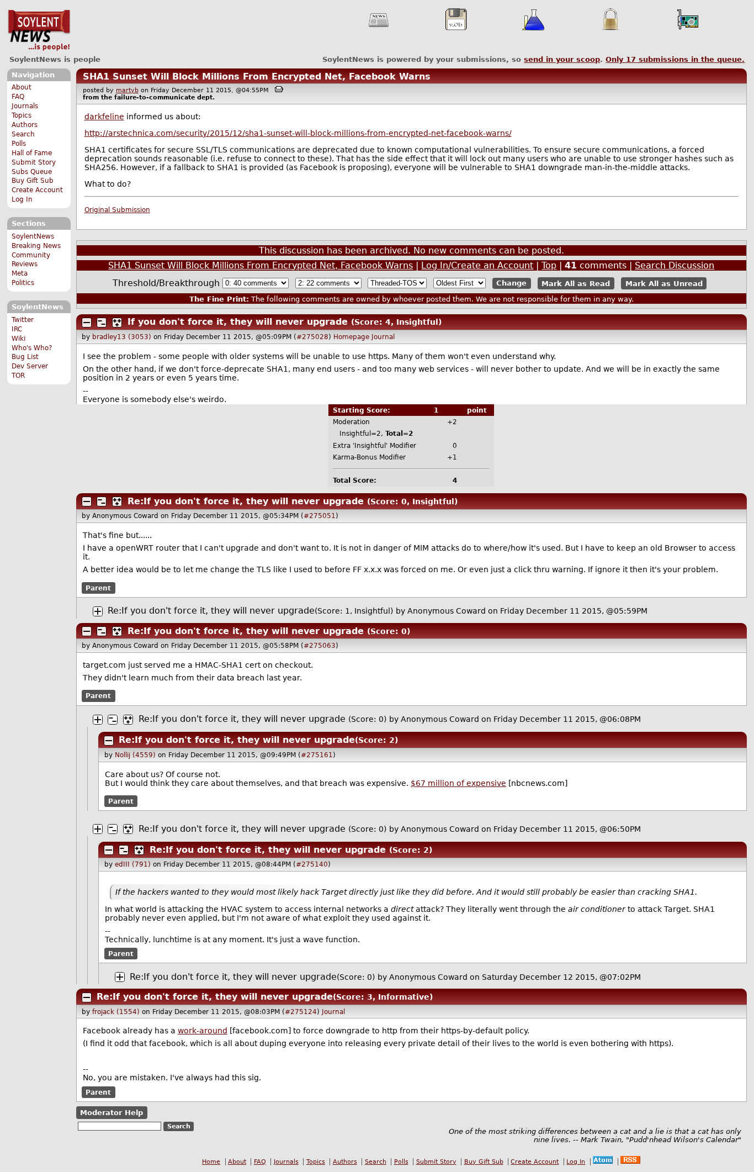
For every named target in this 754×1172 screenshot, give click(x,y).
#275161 (317, 755)
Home (211, 1161)
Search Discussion (674, 265)
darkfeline (104, 116)
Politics (23, 283)
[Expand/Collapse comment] (87, 323)
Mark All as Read (575, 283)
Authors (25, 125)
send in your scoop (562, 59)
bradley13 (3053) (121, 337)
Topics (21, 115)
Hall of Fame (32, 153)
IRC (17, 329)
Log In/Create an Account (477, 265)
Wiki (18, 338)
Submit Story (34, 162)
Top (548, 265)
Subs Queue (32, 172)
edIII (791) (133, 864)
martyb (127, 90)
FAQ (18, 97)
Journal (383, 337)
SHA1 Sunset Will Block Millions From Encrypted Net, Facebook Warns (257, 76)
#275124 (301, 1012)
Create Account (37, 190)
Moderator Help (111, 1112)
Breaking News (36, 246)
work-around (202, 1030)
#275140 (312, 864)
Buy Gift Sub (33, 180)
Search (23, 134)
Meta (20, 273)
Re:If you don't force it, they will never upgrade (246, 501)
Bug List (25, 357)
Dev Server (30, 366)
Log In (22, 199)
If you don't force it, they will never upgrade (238, 321)
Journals (25, 106)
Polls (19, 143)
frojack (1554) (116, 1012)
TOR (18, 375)
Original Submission (117, 210)
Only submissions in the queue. (675, 59)
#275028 (312, 337)
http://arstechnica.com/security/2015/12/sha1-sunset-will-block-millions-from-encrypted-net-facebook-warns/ (298, 133)
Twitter (23, 320)
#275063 (320, 646)
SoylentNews (39, 30)
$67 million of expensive (458, 783)
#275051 (320, 516)
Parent (98, 588)
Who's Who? (32, 348)
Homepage (351, 337)
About (21, 87)
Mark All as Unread (664, 283)
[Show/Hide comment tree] (102, 323)
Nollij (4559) (135, 755)
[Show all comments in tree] (117, 323)
